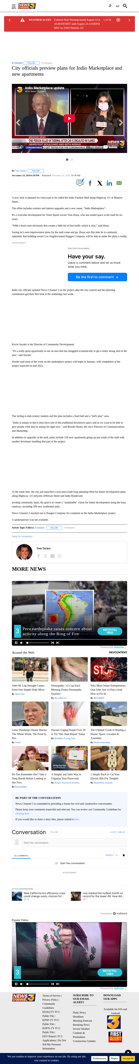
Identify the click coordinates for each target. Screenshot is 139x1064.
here (76, 819)
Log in (113, 832)
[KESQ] (30, 6)
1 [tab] (67, 159)
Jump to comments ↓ (23, 536)
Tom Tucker (21, 170)
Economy (40, 527)
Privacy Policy (50, 999)
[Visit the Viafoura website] (120, 913)
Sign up (121, 832)
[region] (69, 873)
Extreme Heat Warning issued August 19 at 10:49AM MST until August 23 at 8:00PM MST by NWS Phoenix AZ (77, 23)
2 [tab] (72, 159)
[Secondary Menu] (16, 6)
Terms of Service (51, 995)
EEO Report (49, 1036)
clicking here (22, 813)
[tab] (21, 855)
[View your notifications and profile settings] (123, 855)
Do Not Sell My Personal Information (54, 1044)
